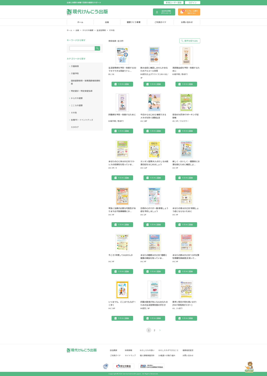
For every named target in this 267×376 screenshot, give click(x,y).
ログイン (192, 2)
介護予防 (75, 73)
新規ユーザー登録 (173, 2)
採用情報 (128, 350)
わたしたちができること (168, 350)
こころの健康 (77, 105)
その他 (111, 30)
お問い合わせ (187, 22)
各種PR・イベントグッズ (82, 119)
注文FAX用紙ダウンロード (166, 12)
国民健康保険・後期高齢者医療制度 (85, 82)
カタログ (75, 127)
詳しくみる (122, 55)
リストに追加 (123, 84)
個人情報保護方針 (147, 355)
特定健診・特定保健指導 (81, 90)
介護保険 (75, 66)
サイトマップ (130, 355)
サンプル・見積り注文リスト (190, 11)
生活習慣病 (101, 30)
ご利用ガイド (160, 22)
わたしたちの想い (147, 350)
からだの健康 (87, 30)
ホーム (80, 22)
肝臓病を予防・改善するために (122, 114)
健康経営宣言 (188, 350)
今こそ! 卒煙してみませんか (120, 255)
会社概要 (113, 350)
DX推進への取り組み (167, 355)
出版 (107, 22)
